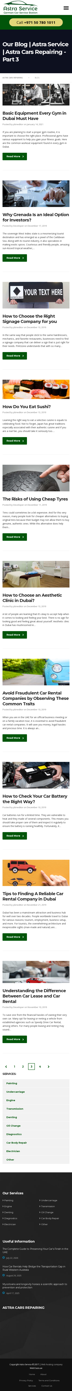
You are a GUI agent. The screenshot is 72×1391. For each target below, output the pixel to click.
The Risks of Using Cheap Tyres (35, 499)
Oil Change (13, 1125)
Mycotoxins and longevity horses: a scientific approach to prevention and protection (35, 1286)
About (43, 1374)
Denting (11, 1117)
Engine (10, 1100)
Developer (18, 225)
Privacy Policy (26, 1380)
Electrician (13, 1151)
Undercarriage (15, 1091)
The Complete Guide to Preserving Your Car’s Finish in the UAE (35, 1250)
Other (10, 1159)
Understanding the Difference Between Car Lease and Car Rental (34, 996)
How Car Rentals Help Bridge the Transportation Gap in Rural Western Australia (34, 1268)
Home (32, 1374)
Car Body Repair (16, 1142)
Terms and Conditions (49, 1380)
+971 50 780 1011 (39, 22)
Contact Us (46, 1386)
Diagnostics (14, 1134)
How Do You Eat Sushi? (27, 406)
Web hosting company (51, 1364)
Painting (11, 1083)
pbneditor (18, 124)
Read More (13, 156)
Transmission (14, 1108)
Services (32, 1386)
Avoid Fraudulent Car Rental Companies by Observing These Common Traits (36, 698)
